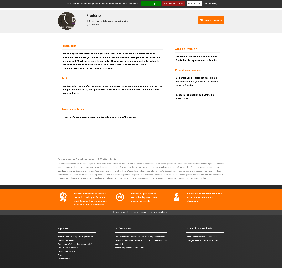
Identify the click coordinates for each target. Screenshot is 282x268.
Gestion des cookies (67, 251)
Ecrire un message (212, 20)
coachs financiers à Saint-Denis (79, 175)
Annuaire (61, 237)
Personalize (194, 3)
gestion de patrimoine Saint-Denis (129, 248)
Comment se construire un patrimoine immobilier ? (186, 178)
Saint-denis (94, 25)
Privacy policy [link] (210, 3)
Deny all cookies (175, 3)
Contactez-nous (65, 259)
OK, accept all (151, 3)
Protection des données (68, 248)
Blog (60, 255)
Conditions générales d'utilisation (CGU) (75, 244)
